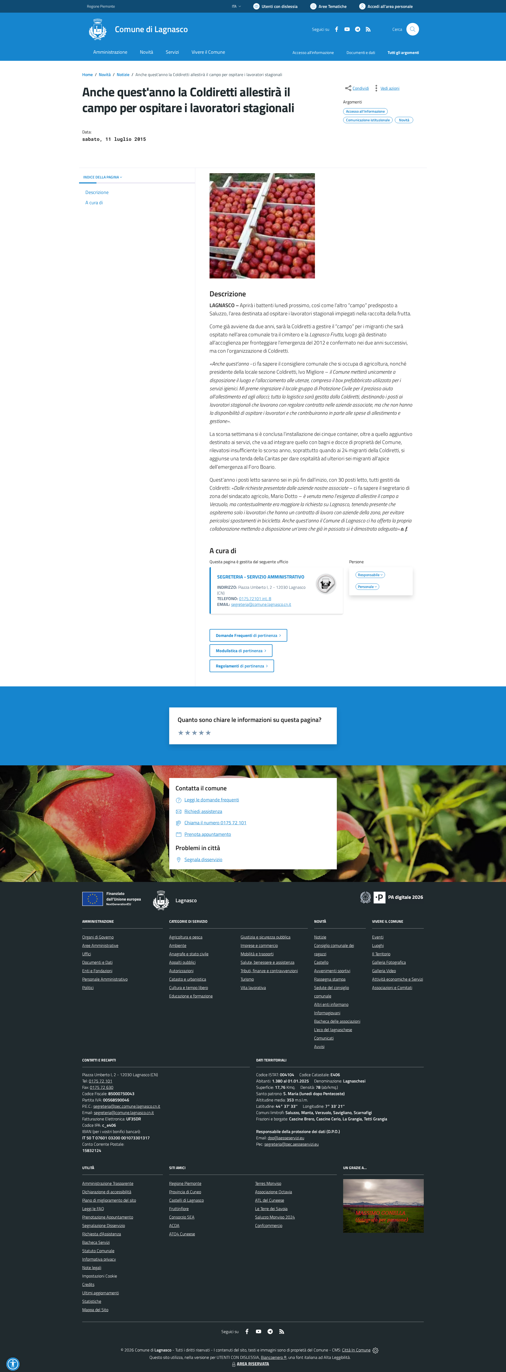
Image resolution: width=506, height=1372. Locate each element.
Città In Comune (356, 1350)
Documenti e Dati (97, 962)
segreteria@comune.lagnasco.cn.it (261, 604)
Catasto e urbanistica (187, 979)
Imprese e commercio (259, 945)
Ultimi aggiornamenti (100, 1293)
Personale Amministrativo (105, 979)
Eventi (377, 937)
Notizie (123, 74)
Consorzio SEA (181, 1217)
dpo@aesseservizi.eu (286, 1138)
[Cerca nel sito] (412, 29)
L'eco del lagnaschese (333, 1029)
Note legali (91, 1267)
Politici (88, 987)
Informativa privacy (99, 1259)
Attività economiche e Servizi (397, 979)
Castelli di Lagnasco (186, 1200)
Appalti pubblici (182, 962)
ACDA (174, 1225)
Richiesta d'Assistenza (101, 1234)
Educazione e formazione (191, 996)
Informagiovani (327, 1013)
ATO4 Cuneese (182, 1234)
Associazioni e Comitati (392, 987)
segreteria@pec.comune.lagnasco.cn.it (126, 1106)
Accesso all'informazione (313, 52)
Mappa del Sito (95, 1309)
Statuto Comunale (98, 1251)
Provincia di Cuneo (185, 1192)
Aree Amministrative (100, 945)
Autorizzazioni (181, 970)
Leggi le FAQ (93, 1208)
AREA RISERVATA (253, 1363)
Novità (105, 74)
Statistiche (91, 1301)
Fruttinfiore (179, 1208)
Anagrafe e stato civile (188, 954)
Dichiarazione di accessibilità (106, 1192)
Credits (88, 1284)
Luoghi (378, 945)
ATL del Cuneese (269, 1200)
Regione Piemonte (101, 6)
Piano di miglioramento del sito (109, 1200)
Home (87, 74)
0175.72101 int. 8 (255, 598)
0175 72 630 (101, 1087)
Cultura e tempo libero (188, 987)
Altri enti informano (331, 1004)
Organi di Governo (98, 937)
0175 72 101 (100, 1081)
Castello (321, 962)
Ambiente (177, 945)
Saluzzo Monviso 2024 (275, 1217)
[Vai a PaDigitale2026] (391, 897)
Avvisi (319, 1046)
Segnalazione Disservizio (103, 1225)
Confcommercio (268, 1225)
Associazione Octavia (273, 1192)
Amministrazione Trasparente (107, 1183)
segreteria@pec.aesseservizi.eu (291, 1144)
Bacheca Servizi (96, 1242)
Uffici (86, 954)
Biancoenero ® (273, 1357)
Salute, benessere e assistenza (267, 962)
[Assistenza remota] (375, 1350)
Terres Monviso (268, 1183)
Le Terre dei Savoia (271, 1208)
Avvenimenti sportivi (332, 970)
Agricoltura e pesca (185, 937)
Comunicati (324, 1038)
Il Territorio (381, 954)
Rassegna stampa (330, 979)
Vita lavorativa (253, 987)
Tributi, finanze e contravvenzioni (269, 970)
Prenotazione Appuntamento (107, 1217)
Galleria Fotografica (389, 962)
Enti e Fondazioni (97, 970)
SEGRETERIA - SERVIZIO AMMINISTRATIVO (260, 576)
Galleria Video (384, 970)
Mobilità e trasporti (257, 954)
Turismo (247, 979)
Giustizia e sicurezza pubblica (265, 937)
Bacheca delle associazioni (337, 1021)
